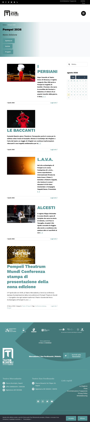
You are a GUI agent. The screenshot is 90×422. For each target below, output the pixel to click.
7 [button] (80, 86)
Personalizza (27, 419)
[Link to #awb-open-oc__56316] (83, 13)
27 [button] (68, 83)
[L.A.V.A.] (21, 166)
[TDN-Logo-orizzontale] (11, 5)
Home (4, 25)
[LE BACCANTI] (21, 119)
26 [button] (74, 94)
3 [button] (68, 86)
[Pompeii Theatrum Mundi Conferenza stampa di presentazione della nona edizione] (21, 255)
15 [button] (83, 89)
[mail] (14, 2)
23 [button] (86, 91)
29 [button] (74, 83)
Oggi (72, 77)
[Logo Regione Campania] (33, 328)
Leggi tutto (53, 102)
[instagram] (5, 2)
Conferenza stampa (40, 306)
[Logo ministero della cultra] (10, 329)
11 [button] (71, 89)
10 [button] (68, 89)
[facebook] (3, 2)
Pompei (9, 308)
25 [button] (71, 94)
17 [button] (68, 91)
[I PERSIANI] (21, 73)
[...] (44, 96)
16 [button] (85, 89)
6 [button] (77, 86)
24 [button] (68, 94)
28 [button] (71, 83)
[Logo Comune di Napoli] (23, 328)
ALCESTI (46, 207)
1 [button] (71, 97)
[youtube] (11, 2)
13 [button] (77, 89)
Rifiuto (82, 418)
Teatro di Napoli (26, 306)
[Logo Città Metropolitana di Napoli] (45, 329)
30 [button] (77, 83)
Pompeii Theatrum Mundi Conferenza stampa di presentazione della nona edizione (27, 276)
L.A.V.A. (45, 159)
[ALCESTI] (21, 214)
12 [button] (74, 89)
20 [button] (77, 91)
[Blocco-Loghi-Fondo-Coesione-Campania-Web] (71, 328)
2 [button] (74, 97)
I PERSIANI (47, 69)
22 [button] (83, 91)
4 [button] (71, 86)
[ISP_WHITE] (45, 343)
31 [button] (80, 83)
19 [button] (74, 91)
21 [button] (80, 91)
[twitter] (8, 2)
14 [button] (80, 89)
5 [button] (74, 86)
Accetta (71, 418)
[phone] (17, 2)
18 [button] (71, 91)
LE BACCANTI (21, 130)
